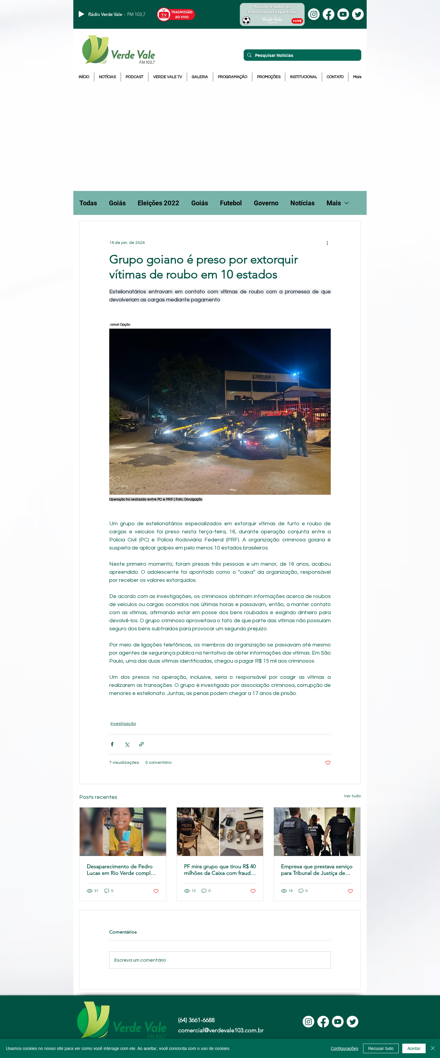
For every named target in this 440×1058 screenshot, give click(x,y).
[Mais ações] (327, 242)
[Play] (81, 14)
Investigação (123, 724)
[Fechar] (432, 1048)
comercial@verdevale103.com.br (221, 1030)
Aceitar (414, 1048)
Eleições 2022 (158, 203)
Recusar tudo (381, 1048)
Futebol (231, 203)
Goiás (117, 203)
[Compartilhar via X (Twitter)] (127, 744)
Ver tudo (352, 796)
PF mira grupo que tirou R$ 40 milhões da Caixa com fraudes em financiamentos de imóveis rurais (220, 869)
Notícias (302, 203)
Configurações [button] (344, 1048)
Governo (266, 203)
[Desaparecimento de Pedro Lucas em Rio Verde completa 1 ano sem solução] (123, 831)
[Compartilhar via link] (141, 744)
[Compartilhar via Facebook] (112, 744)
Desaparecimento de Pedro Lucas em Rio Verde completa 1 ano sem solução (122, 869)
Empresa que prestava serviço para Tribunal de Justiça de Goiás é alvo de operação (317, 869)
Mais (334, 203)
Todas (88, 203)
